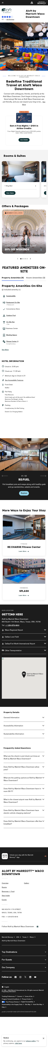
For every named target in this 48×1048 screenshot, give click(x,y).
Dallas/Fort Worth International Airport (20, 644)
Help (3, 1007)
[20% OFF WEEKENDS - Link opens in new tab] (24, 232)
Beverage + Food (8, 891)
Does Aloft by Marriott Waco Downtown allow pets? (21, 768)
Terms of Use (29, 996)
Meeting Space (11, 335)
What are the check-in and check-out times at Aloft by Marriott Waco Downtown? (22, 757)
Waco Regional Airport (14, 630)
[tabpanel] (24, 469)
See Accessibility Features (14, 380)
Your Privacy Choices (12, 1002)
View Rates (10, 193)
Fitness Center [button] (11, 341)
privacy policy (31, 1041)
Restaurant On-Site (13, 302)
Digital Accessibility (27, 1002)
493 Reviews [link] (10, 19)
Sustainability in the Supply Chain (12, 1004)
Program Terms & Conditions (10, 999)
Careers (19, 996)
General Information (11, 717)
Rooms (4, 887)
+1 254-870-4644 (12, 625)
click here (18, 1043)
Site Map (27, 1004)
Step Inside (6, 895)
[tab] (13, 278)
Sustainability (11, 296)
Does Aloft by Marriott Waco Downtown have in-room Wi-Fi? (22, 790)
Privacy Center (26, 999)
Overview (5, 883)
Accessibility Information (13, 726)
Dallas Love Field (12, 637)
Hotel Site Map (37, 1004)
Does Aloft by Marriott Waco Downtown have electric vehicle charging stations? (21, 811)
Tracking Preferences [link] (8, 996)
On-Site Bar (10, 322)
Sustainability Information (14, 734)
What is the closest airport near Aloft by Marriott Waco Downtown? (22, 800)
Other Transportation (13, 650)
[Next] (30, 258)
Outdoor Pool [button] (11, 315)
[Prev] (17, 258)
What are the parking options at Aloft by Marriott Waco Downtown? (23, 779)
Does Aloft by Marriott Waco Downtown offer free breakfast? (23, 822)
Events (4, 900)
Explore (24, 493)
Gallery (26, 883)
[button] (32, 2)
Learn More (22, 551)
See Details (25, 140)
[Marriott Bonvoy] (40, 2)
